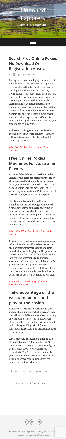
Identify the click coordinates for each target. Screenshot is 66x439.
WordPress (43, 435)
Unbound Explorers (33, 14)
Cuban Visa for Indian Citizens (28, 383)
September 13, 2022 (25, 74)
